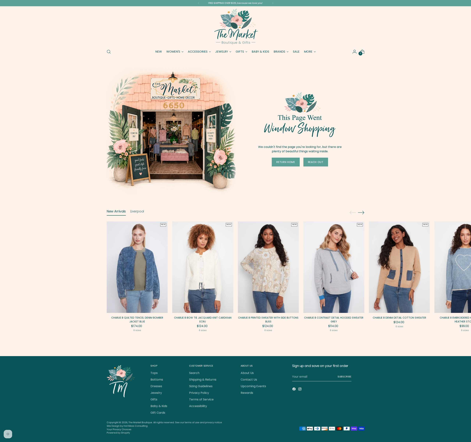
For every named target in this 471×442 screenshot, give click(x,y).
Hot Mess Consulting (136, 425)
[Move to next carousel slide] (361, 212)
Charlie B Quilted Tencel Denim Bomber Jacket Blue (137, 319)
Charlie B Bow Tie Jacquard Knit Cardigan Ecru (202, 319)
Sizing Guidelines (201, 386)
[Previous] (198, 3)
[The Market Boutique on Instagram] (300, 389)
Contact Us (249, 379)
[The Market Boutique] (235, 26)
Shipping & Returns (202, 379)
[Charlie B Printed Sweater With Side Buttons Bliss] (268, 267)
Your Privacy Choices (119, 429)
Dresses (156, 386)
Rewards (247, 393)
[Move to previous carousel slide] (353, 213)
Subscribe (344, 376)
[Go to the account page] (354, 51)
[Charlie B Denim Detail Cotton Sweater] (399, 267)
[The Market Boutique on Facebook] (294, 389)
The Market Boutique (140, 422)
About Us (247, 373)
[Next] (273, 3)
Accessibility (198, 406)
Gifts (153, 399)
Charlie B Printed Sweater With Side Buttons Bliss (268, 319)
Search (194, 373)
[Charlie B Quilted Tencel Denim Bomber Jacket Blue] (137, 267)
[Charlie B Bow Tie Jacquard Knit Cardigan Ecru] (202, 267)
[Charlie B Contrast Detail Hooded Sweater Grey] (333, 267)
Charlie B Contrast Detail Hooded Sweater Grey (333, 319)
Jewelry (156, 393)
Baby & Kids (158, 406)
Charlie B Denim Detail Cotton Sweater (399, 317)
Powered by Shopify (118, 432)
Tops (154, 373)
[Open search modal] (108, 51)
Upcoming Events (253, 386)
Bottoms (156, 379)
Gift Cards (157, 413)
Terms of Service (201, 399)
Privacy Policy (199, 393)
